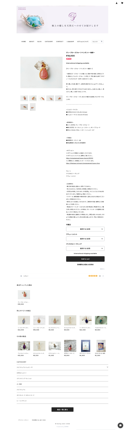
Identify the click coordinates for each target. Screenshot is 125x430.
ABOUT (31, 41)
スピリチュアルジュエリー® (24, 367)
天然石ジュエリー (22, 373)
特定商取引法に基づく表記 (39, 420)
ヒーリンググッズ (21, 401)
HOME (24, 41)
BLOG (39, 41)
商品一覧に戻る (62, 410)
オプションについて (82, 41)
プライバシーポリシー (23, 420)
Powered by (60, 426)
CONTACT (59, 41)
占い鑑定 (19, 384)
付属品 (68, 225)
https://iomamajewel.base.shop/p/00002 (79, 158)
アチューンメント (71, 234)
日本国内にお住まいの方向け (85, 264)
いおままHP (70, 41)
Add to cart (85, 259)
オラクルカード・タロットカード (25, 395)
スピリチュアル (21, 389)
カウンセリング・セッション (24, 378)
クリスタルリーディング (74, 244)
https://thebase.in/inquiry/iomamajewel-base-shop (83, 163)
